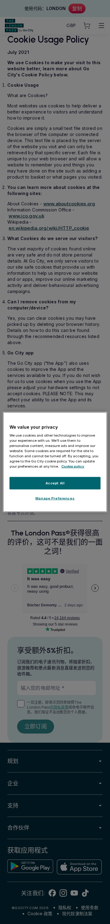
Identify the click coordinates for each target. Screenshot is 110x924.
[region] (55, 462)
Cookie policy (72, 466)
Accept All (55, 483)
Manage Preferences (55, 498)
